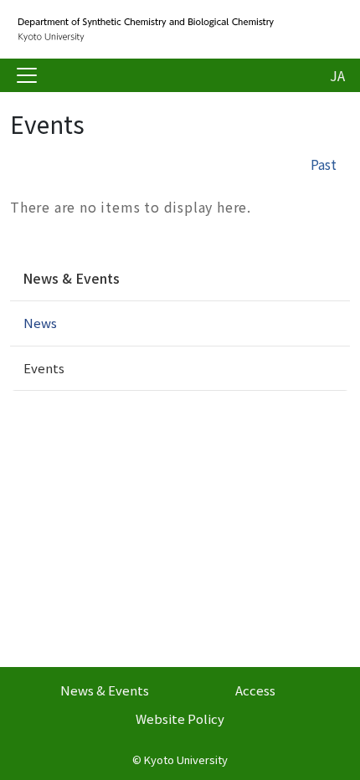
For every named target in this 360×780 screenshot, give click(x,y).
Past (324, 164)
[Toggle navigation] (27, 75)
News (40, 322)
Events (43, 368)
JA (337, 75)
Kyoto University (186, 759)
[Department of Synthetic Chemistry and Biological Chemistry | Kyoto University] (144, 29)
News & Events (71, 278)
